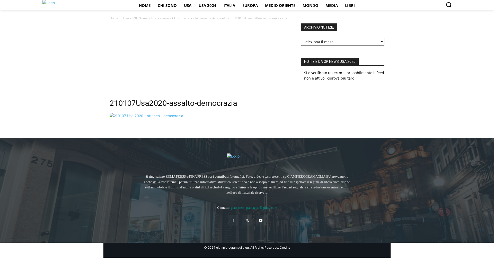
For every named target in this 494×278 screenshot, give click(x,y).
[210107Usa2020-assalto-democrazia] (146, 116)
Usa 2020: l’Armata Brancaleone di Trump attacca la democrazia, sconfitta (176, 18)
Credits (285, 247)
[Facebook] (233, 220)
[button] (449, 5)
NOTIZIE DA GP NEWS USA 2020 (330, 61)
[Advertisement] (199, 62)
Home (114, 18)
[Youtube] (261, 220)
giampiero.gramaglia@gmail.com (254, 208)
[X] (247, 220)
